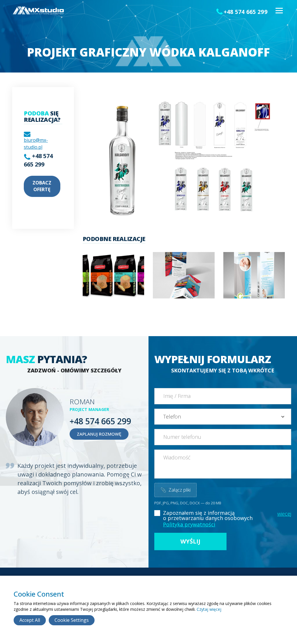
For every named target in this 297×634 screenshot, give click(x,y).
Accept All (29, 620)
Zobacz (104, 282)
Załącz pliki (175, 490)
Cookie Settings (72, 620)
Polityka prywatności (189, 524)
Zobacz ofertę (41, 186)
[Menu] (279, 11)
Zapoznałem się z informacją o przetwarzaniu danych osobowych (208, 515)
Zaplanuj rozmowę (99, 434)
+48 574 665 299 (246, 12)
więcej (284, 513)
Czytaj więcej (209, 609)
